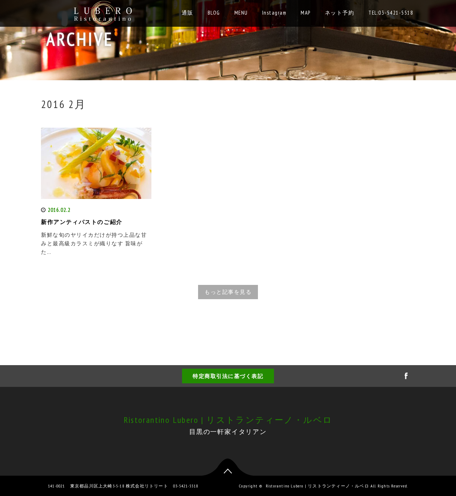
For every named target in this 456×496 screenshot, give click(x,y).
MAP (306, 12)
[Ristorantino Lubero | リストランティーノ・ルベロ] (104, 11)
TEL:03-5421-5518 (390, 12)
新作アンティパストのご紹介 (82, 221)
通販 (187, 12)
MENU (241, 12)
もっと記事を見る (228, 291)
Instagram (274, 12)
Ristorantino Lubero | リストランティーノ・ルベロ (228, 419)
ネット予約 (339, 12)
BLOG (214, 12)
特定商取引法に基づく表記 (228, 376)
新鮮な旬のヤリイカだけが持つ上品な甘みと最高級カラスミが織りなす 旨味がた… (94, 243)
